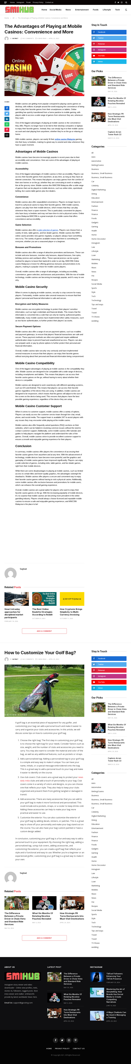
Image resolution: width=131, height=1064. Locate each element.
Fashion (94, 206)
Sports (94, 288)
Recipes (94, 280)
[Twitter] (6, 113)
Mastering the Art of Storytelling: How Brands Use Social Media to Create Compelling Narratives (115, 995)
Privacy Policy (38, 2)
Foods (96, 10)
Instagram (20, 2)
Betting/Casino (97, 165)
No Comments (28, 38)
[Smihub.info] (19, 10)
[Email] (6, 135)
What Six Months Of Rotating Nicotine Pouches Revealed (117, 100)
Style (93, 292)
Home (12, 2)
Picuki (28, 2)
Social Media (55, 10)
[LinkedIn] (6, 119)
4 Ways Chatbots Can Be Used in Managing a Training (116, 1015)
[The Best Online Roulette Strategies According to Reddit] (44, 599)
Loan (93, 255)
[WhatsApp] (6, 124)
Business (95, 169)
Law (93, 247)
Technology (96, 300)
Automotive (96, 161)
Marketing (95, 259)
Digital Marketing (98, 189)
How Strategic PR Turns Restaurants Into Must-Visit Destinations (116, 118)
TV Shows (95, 317)
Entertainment (82, 10)
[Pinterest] (6, 130)
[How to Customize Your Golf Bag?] (44, 691)
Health (94, 230)
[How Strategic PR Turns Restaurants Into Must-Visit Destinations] (98, 117)
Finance (94, 210)
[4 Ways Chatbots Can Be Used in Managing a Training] (97, 1016)
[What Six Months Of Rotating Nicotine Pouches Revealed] (98, 101)
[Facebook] (6, 108)
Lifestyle (107, 10)
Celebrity (95, 185)
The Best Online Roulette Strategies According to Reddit (42, 612)
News (68, 10)
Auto (93, 157)
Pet (92, 276)
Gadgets (94, 222)
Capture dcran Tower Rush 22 (114, 133)
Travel (94, 308)
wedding (94, 321)
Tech (117, 10)
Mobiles (94, 263)
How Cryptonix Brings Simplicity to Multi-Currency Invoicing (71, 612)
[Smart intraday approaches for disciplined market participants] (16, 599)
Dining (94, 194)
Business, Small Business (101, 173)
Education (95, 198)
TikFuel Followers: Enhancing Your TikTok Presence (114, 976)
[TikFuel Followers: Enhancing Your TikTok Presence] (97, 977)
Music (93, 267)
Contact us (49, 2)
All (92, 153)
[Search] (126, 2)
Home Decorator (98, 239)
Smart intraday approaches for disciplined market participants (13, 613)
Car (92, 181)
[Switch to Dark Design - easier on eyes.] (126, 10)
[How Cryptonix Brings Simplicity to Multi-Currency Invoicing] (72, 599)
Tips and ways (97, 304)
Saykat (15, 38)
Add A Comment (44, 631)
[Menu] (5, 2)
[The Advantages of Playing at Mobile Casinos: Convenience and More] (44, 70)
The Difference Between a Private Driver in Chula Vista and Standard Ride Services (117, 82)
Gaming (94, 226)
